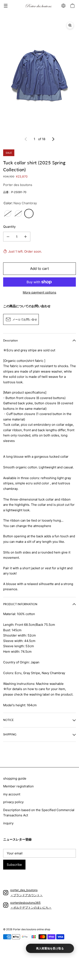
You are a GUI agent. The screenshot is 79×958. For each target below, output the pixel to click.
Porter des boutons (17, 185)
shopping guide (14, 778)
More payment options (39, 292)
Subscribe (14, 865)
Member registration (18, 786)
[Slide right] (53, 139)
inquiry (8, 823)
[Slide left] (25, 139)
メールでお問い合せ (24, 319)
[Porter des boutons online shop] (38, 6)
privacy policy (13, 802)
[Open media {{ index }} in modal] (39, 75)
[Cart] (73, 5)
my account (11, 794)
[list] (39, 75)
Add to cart (39, 268)
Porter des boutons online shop (31, 929)
